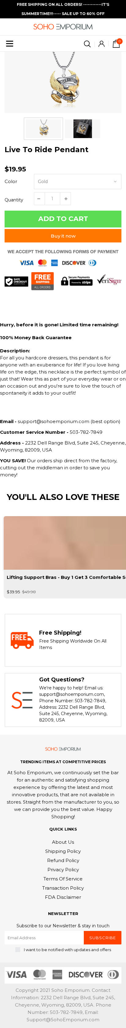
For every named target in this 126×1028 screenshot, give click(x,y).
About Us (63, 842)
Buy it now (63, 236)
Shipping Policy (63, 851)
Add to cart (63, 219)
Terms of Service (63, 879)
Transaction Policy (63, 888)
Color (11, 181)
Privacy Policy (63, 869)
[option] (63, 82)
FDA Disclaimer (63, 897)
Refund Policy (63, 860)
